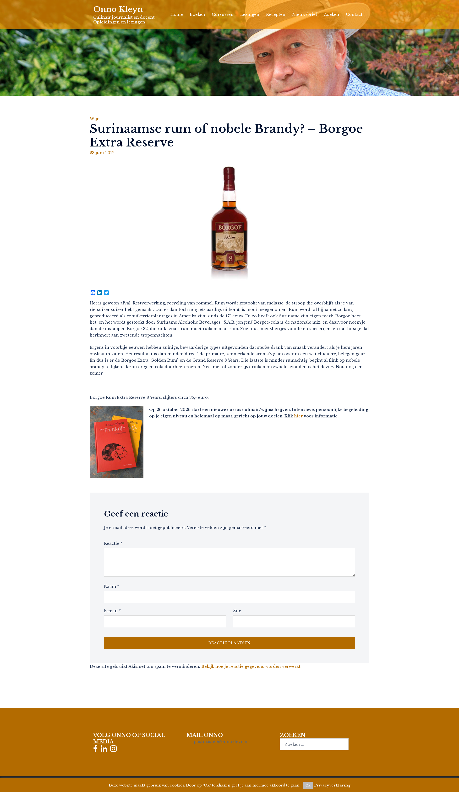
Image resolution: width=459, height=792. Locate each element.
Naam (111, 586)
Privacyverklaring (332, 785)
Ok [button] (308, 785)
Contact (354, 14)
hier (298, 416)
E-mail (112, 610)
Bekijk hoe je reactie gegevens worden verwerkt (251, 666)
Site (237, 610)
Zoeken (331, 14)
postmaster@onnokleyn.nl (221, 741)
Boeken (197, 14)
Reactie (113, 543)
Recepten (275, 14)
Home (176, 14)
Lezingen (249, 14)
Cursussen (223, 14)
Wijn (95, 118)
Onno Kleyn (118, 9)
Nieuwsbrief (304, 14)
